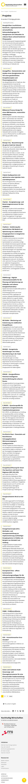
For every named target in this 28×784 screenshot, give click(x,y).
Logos (2, 766)
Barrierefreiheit (5, 780)
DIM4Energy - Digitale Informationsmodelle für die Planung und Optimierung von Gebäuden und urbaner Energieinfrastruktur (12, 282)
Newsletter (4, 764)
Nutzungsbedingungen (7, 778)
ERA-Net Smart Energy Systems (9, 745)
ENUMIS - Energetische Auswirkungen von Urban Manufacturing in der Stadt (11, 351)
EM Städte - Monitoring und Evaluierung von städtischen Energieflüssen (12, 323)
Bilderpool (3, 762)
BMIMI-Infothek (5, 760)
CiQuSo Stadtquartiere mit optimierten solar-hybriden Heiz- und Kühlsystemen (13, 177)
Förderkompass (5, 768)
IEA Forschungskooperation (8, 749)
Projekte (6, 11)
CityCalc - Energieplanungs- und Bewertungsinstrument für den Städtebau (13, 204)
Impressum (3, 774)
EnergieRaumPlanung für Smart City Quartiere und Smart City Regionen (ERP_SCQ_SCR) (13, 470)
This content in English (10, 704)
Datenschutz (4, 776)
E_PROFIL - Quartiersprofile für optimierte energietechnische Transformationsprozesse (12, 408)
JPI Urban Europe (5, 751)
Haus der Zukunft (5, 747)
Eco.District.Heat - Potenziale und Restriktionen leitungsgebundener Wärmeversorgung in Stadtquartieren (13, 438)
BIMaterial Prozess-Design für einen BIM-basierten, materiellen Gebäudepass (13, 112)
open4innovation (13, 720)
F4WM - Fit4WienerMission (11, 611)
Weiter (10, 696)
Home (2, 11)
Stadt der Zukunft (5, 752)
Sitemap (3, 782)
